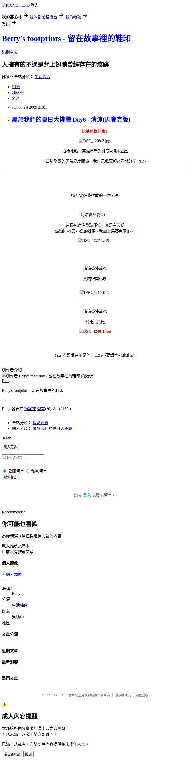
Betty (6, 381)
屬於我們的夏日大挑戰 (52, 429)
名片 (16, 98)
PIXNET (58, 695)
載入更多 (10, 447)
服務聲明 (142, 695)
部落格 (18, 93)
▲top (6, 437)
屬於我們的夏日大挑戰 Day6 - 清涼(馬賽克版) (71, 119)
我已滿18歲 (12, 754)
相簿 (16, 87)
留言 (41, 409)
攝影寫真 (40, 423)
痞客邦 (30, 409)
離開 (28, 754)
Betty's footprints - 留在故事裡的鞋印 (66, 38)
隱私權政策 (123, 695)
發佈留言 (10, 477)
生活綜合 (42, 77)
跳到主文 (10, 52)
